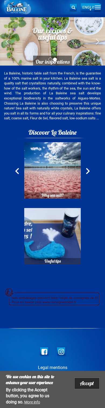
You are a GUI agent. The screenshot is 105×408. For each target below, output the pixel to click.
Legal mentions (52, 367)
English (90, 7)
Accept (87, 383)
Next (88, 171)
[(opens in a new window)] (44, 351)
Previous (17, 171)
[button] (8, 41)
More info (32, 402)
